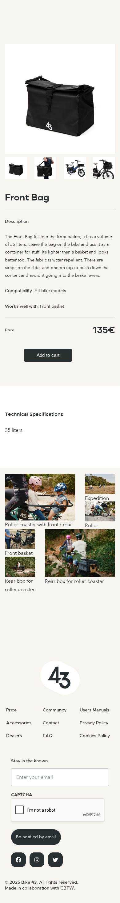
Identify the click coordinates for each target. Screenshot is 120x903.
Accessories (18, 723)
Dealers (14, 735)
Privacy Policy (94, 723)
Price (11, 710)
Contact (51, 723)
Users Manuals (94, 710)
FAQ (47, 735)
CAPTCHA (21, 795)
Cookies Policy (95, 735)
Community (54, 710)
